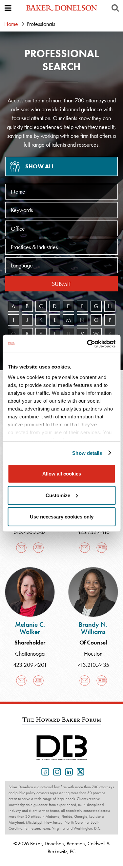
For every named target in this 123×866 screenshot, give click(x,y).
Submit (61, 283)
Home (11, 24)
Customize (58, 495)
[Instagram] (56, 771)
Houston (93, 653)
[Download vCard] (38, 547)
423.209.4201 (30, 664)
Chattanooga (30, 653)
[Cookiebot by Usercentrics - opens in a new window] (87, 343)
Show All (39, 166)
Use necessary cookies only (61, 516)
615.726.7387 (29, 532)
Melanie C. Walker (30, 628)
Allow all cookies (61, 473)
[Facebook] (44, 771)
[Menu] (8, 8)
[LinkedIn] (67, 771)
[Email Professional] (21, 547)
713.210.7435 (93, 664)
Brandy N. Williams (93, 628)
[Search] (115, 8)
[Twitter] (79, 771)
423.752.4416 (93, 532)
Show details (87, 452)
